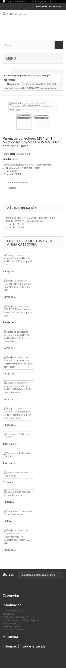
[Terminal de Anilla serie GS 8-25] (18, 436)
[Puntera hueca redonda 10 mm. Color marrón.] (18, 493)
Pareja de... (9, 271)
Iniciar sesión (55, 6)
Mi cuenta (10, 637)
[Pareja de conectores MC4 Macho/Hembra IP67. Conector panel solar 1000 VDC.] (18, 285)
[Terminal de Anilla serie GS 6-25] (18, 455)
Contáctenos (41, 6)
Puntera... (8, 501)
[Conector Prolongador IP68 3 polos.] (18, 474)
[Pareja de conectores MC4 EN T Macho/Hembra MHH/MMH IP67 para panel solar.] (18, 311)
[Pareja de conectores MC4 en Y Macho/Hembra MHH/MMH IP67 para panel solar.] (18, 260)
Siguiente (52, 122)
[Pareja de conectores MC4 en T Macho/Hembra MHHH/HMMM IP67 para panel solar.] (24, 122)
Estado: (7, 159)
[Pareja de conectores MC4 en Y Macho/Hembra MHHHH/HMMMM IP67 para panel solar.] (18, 362)
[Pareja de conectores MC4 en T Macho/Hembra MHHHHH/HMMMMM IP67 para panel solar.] (18, 387)
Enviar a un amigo (18, 182)
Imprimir (12, 188)
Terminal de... (10, 443)
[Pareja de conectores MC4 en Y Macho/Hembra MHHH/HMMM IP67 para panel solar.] (18, 336)
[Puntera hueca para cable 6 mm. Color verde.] (18, 513)
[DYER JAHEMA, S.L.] (33, 22)
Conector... (9, 482)
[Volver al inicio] (6, 71)
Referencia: (9, 154)
